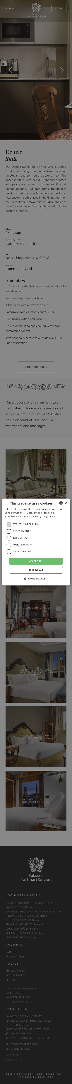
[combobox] (61, 503)
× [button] (66, 503)
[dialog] (36, 541)
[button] (35, 579)
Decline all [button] (35, 570)
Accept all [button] (36, 561)
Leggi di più (48, 516)
